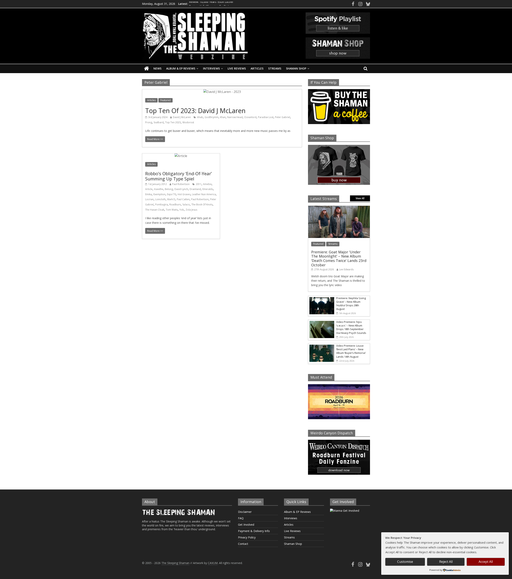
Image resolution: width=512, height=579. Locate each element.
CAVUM (213, 563)
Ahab (200, 117)
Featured (165, 100)
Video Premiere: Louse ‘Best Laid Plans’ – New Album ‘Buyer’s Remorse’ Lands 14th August (351, 351)
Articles (257, 68)
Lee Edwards (346, 269)
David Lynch (181, 189)
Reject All (446, 561)
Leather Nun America (204, 194)
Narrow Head (235, 117)
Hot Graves (184, 194)
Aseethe (158, 189)
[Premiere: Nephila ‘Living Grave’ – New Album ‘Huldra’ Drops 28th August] (321, 298)
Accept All (486, 561)
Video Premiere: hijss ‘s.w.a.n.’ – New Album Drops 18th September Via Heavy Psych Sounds (351, 327)
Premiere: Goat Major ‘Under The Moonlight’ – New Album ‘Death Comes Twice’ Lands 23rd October (338, 258)
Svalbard (159, 122)
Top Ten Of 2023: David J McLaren (195, 110)
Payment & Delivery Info (254, 531)
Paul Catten (183, 199)
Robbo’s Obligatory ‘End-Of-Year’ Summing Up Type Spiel (178, 176)
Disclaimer (245, 512)
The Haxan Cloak (154, 209)
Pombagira (161, 204)
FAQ (241, 518)
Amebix (207, 184)
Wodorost (188, 122)
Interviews (211, 68)
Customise (405, 561)
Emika (148, 194)
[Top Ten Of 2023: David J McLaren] (222, 92)
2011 (198, 184)
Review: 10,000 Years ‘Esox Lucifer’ (211, 4)
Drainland (195, 189)
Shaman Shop (296, 68)
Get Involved (246, 524)
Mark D (171, 199)
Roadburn (175, 204)
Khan (223, 117)
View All (360, 198)
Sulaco (186, 204)
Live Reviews (237, 68)
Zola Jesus (191, 209)
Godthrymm (211, 117)
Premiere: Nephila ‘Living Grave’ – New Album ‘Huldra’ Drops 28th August (351, 303)
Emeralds (207, 189)
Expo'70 (171, 194)
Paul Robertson (181, 184)
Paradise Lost (265, 117)
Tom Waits (172, 209)
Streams (274, 68)
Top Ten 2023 (173, 122)
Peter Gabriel (282, 117)
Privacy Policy (247, 537)
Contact (243, 544)
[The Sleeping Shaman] (146, 68)
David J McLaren (182, 117)
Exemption (159, 194)
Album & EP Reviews (180, 68)
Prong (148, 122)
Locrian (149, 199)
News (157, 68)
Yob (181, 209)
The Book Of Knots (202, 204)
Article (148, 189)
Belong (169, 189)
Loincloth (160, 199)
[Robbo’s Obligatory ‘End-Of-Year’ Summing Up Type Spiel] (181, 156)
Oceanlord (250, 117)
